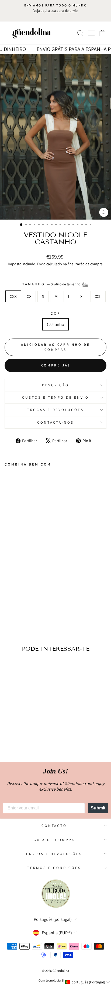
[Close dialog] (106, 466)
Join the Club (55, 513)
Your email (22, 490)
